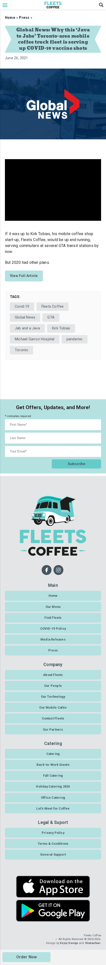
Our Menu (53, 607)
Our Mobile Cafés (53, 707)
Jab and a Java (27, 328)
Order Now (26, 957)
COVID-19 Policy (53, 628)
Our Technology (53, 696)
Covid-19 (22, 306)
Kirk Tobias (61, 328)
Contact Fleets (53, 718)
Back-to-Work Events (53, 765)
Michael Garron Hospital (34, 339)
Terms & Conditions (53, 843)
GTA (50, 317)
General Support (53, 854)
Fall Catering (53, 775)
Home (10, 18)
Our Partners (53, 729)
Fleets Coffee (52, 306)
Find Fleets (52, 617)
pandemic (75, 339)
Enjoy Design (69, 943)
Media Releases (53, 639)
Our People (53, 686)
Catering (53, 754)
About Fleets (53, 675)
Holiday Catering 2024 (53, 786)
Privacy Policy (53, 833)
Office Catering (53, 797)
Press (24, 18)
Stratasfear (92, 943)
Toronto (21, 350)
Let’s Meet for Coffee (53, 808)
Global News (25, 317)
